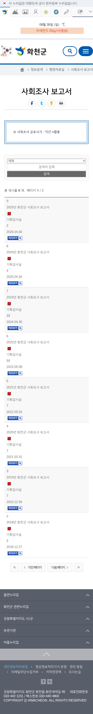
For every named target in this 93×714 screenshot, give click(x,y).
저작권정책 (53, 672)
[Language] (82, 12)
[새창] (15, 12)
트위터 (42, 103)
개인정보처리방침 (16, 667)
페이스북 (32, 103)
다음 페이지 (58, 567)
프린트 (61, 103)
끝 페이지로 (78, 567)
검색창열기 (70, 51)
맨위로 (46, 654)
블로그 (49, 681)
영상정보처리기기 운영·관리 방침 (59, 667)
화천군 (23, 51)
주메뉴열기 (86, 51)
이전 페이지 (35, 567)
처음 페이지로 (14, 567)
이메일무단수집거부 (24, 672)
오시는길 (75, 672)
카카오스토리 (51, 103)
